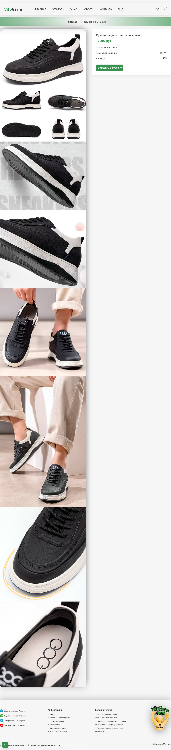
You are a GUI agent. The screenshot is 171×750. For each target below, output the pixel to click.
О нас (51, 714)
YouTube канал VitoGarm (107, 718)
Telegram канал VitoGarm (107, 714)
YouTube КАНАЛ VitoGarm (14, 725)
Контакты (101, 732)
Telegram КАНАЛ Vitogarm (14, 721)
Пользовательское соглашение (110, 728)
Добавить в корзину (110, 67)
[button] (5, 745)
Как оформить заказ (58, 728)
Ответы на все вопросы (59, 718)
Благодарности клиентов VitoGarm (111, 721)
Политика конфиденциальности (110, 725)
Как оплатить (55, 725)
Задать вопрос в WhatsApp (15, 716)
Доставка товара (56, 721)
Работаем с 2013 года (58, 732)
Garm (13, 9)
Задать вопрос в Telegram (15, 711)
